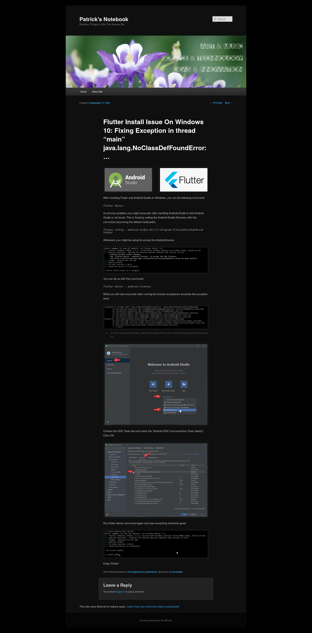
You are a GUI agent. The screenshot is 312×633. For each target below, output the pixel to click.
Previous (216, 102)
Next (229, 102)
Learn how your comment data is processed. (153, 606)
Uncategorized (134, 571)
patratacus (151, 571)
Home (83, 91)
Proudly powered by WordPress (156, 620)
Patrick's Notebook (103, 19)
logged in (120, 591)
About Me (97, 91)
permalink (177, 571)
